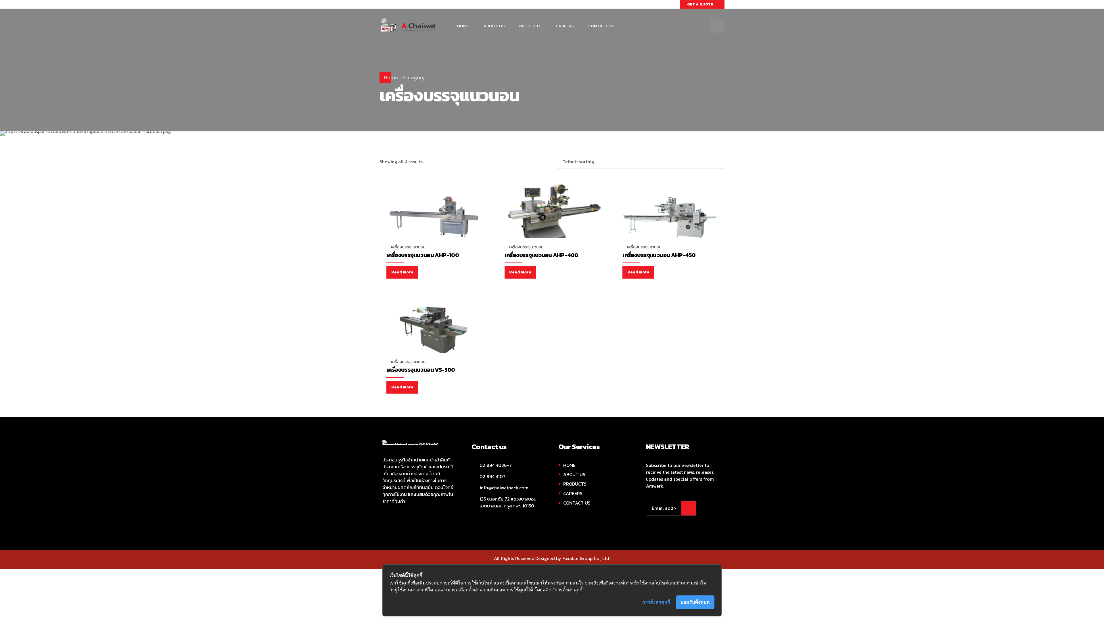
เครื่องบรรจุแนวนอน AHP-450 (658, 255)
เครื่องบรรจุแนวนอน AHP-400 (541, 255)
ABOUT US (494, 25)
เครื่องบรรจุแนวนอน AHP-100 (422, 255)
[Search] (717, 26)
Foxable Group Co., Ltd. (586, 558)
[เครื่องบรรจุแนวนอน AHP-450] (670, 217)
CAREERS (565, 25)
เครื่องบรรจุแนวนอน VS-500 (420, 369)
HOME (463, 25)
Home (391, 77)
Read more (402, 272)
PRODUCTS (530, 25)
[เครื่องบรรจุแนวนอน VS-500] (434, 332)
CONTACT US (601, 25)
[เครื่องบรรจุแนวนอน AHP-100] (434, 217)
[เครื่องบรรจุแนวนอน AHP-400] (552, 217)
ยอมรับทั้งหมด (695, 602)
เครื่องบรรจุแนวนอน (408, 247)
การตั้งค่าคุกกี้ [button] (656, 602)
